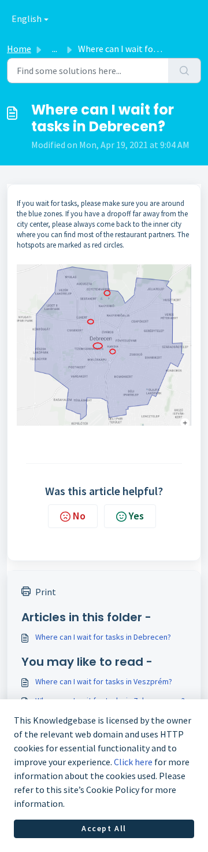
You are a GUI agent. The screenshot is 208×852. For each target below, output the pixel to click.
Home (19, 48)
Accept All (104, 828)
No (79, 515)
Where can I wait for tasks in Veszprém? (103, 681)
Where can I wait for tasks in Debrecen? (103, 637)
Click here (133, 762)
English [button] (27, 18)
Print (45, 591)
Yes (136, 515)
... (54, 48)
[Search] (184, 70)
